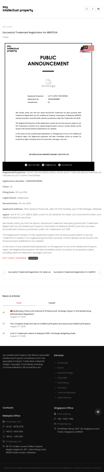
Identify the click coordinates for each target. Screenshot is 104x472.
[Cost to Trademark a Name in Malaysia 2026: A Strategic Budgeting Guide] (5, 334)
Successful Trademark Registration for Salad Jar (29, 272)
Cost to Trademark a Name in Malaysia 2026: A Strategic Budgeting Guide (42, 333)
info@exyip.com (14, 441)
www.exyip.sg (63, 413)
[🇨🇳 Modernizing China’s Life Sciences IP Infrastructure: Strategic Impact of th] (5, 313)
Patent (60, 367)
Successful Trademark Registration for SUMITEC (75, 272)
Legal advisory (64, 397)
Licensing (61, 387)
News (6, 37)
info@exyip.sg (64, 423)
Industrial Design (65, 372)
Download (33, 258)
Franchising (62, 382)
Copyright (62, 377)
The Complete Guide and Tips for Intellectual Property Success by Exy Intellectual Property (50, 323)
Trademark (62, 362)
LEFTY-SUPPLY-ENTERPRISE (15, 258)
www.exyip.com (13, 421)
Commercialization (66, 392)
